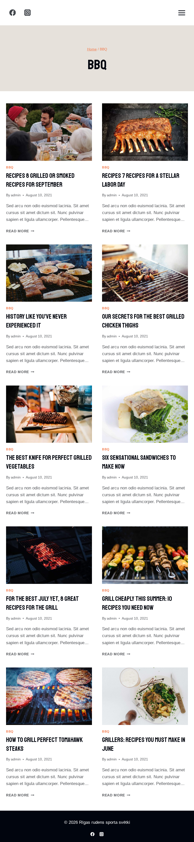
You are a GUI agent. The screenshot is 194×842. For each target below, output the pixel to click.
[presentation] (49, 132)
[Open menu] (181, 12)
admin (16, 195)
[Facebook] (12, 12)
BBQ (9, 167)
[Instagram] (27, 12)
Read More (20, 231)
